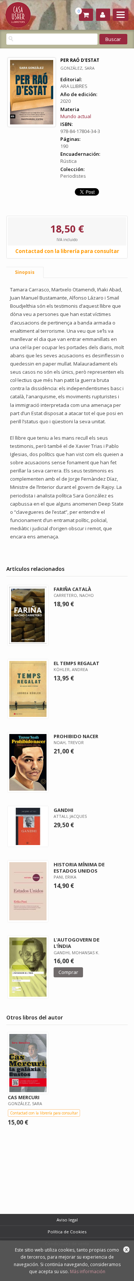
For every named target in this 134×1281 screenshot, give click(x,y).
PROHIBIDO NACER (76, 736)
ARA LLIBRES (73, 86)
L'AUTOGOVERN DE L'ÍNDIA (76, 942)
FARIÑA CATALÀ (72, 589)
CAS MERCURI (23, 1097)
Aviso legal (67, 1220)
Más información (87, 1271)
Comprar (68, 972)
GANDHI (63, 810)
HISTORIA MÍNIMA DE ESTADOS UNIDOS (79, 867)
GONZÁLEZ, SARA (77, 68)
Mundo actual (75, 116)
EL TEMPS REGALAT (76, 663)
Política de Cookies (67, 1231)
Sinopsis (25, 272)
